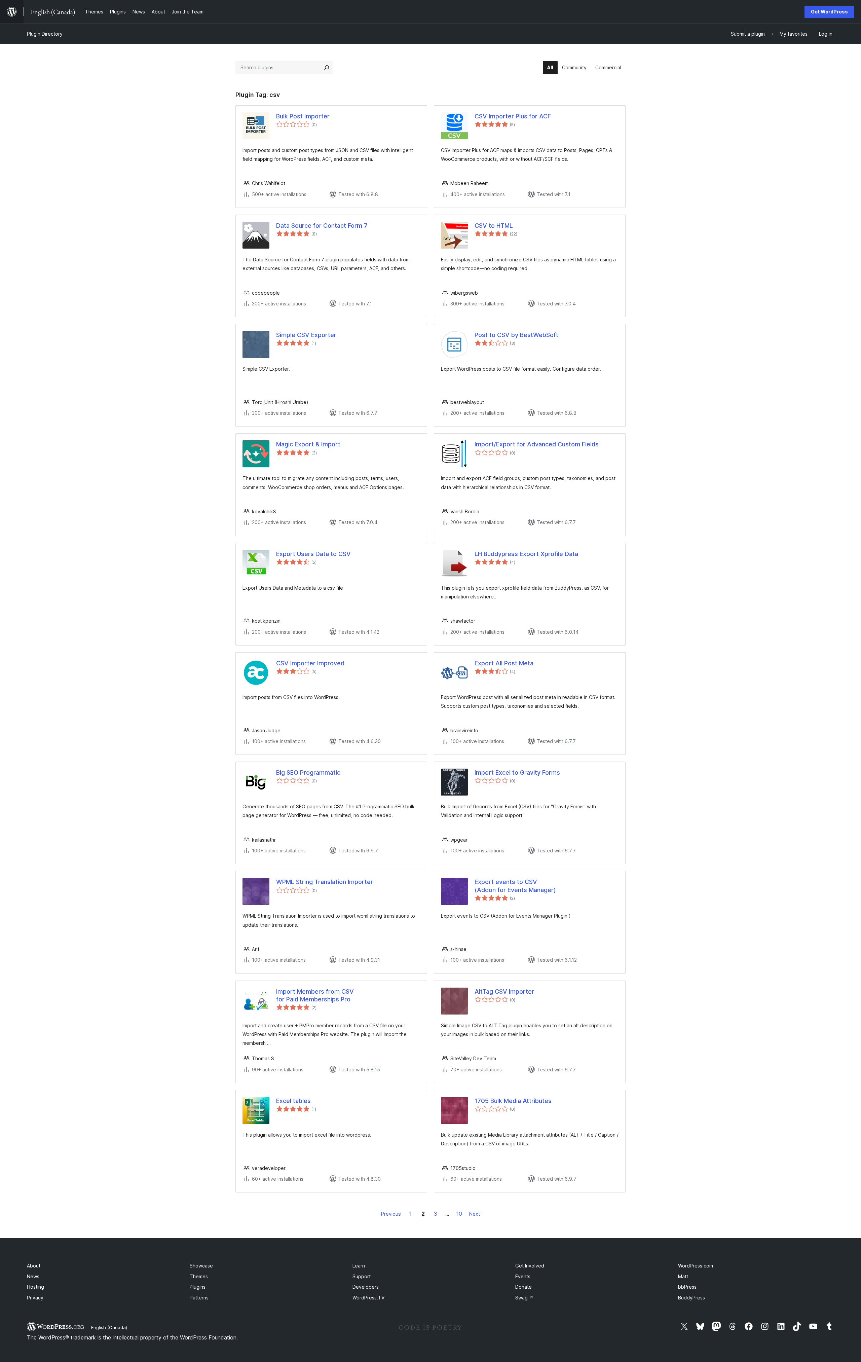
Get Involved (529, 1265)
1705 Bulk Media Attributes (513, 1100)
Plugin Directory (45, 34)
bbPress (687, 1287)
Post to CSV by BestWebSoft (516, 334)
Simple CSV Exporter (306, 334)
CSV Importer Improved (310, 663)
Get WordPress (829, 11)
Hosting (35, 1287)
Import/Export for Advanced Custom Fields (537, 444)
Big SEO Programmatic (308, 772)
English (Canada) (109, 1327)
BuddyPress (691, 1297)
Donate (523, 1287)
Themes (199, 1276)
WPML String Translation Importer (324, 881)
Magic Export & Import (308, 444)
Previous (391, 1214)
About (33, 1265)
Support (361, 1276)
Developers (365, 1287)
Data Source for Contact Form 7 (322, 225)
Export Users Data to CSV (313, 553)
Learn (358, 1265)
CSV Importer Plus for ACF (513, 116)
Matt (683, 1276)
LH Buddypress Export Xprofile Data (526, 553)
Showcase (201, 1265)
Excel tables (293, 1100)
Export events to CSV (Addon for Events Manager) (515, 885)
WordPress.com (695, 1265)
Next (474, 1214)
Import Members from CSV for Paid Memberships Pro (315, 995)
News (33, 1276)
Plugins (197, 1287)
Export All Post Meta (504, 663)
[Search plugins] (326, 67)
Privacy (35, 1297)
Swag (524, 1297)
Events (522, 1276)
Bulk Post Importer (303, 116)
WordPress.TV (368, 1297)
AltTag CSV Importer (504, 991)
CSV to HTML (494, 225)
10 (459, 1213)
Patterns (199, 1297)
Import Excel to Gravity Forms (517, 772)
